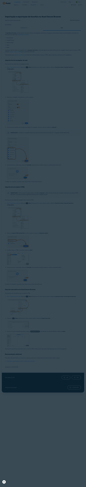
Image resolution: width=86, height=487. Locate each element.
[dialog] (43, 243)
